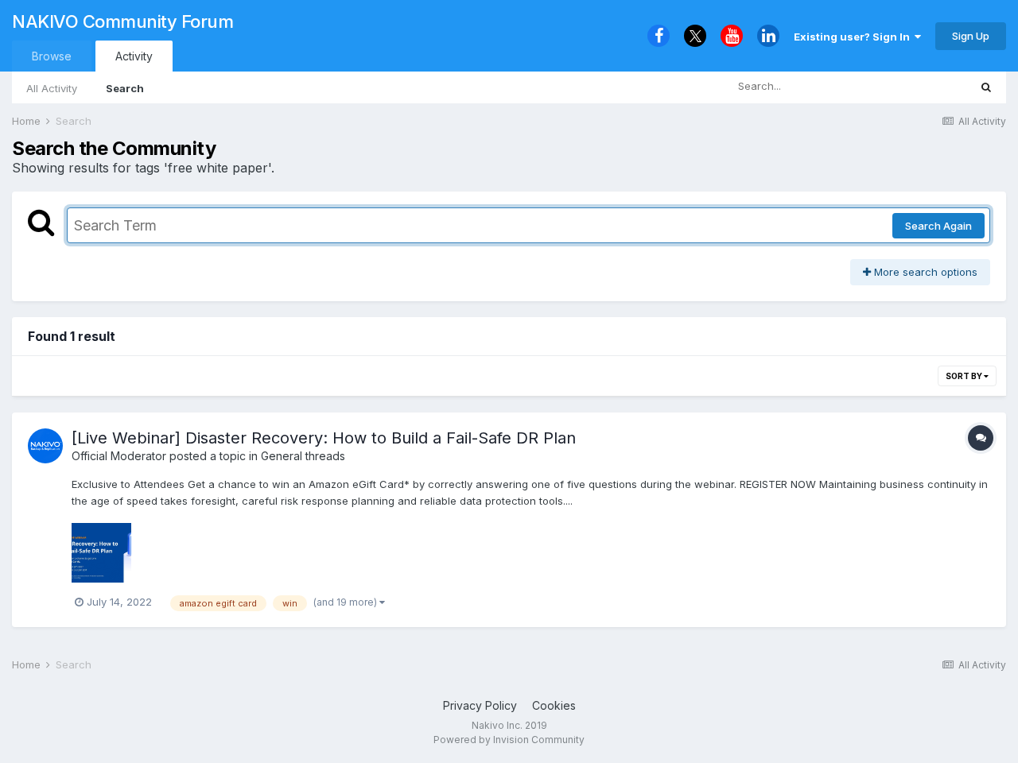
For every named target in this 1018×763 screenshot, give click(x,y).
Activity (134, 56)
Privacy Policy (480, 705)
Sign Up (970, 35)
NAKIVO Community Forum (122, 21)
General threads (303, 456)
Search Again (938, 225)
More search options (924, 271)
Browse (52, 56)
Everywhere (919, 86)
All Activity (51, 88)
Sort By (965, 376)
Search (125, 88)
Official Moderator (119, 456)
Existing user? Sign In (854, 36)
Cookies (554, 705)
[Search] (986, 86)
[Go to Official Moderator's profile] (45, 445)
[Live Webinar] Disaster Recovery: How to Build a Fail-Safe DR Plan (324, 437)
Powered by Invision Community (509, 740)
